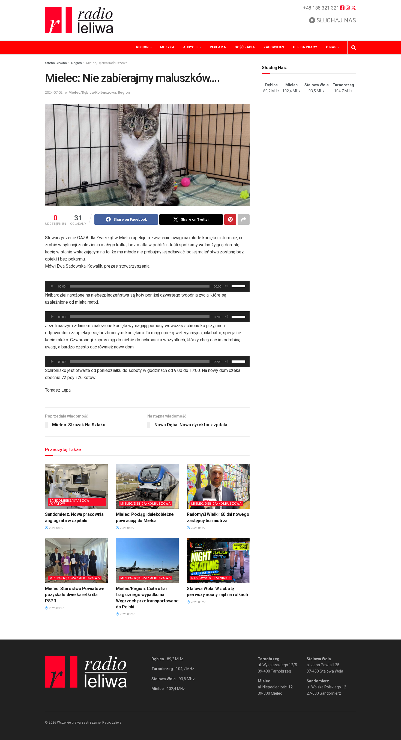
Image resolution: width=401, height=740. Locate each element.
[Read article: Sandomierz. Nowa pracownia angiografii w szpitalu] (76, 486)
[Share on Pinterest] (230, 219)
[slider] (239, 286)
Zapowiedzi (274, 47)
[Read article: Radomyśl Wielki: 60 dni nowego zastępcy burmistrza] (218, 486)
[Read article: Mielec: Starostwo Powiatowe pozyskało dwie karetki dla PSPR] (76, 560)
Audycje (190, 47)
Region (142, 47)
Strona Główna (56, 63)
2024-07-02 (53, 92)
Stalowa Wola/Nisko (210, 578)
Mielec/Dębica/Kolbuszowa (106, 63)
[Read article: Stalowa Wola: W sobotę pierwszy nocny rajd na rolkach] (218, 560)
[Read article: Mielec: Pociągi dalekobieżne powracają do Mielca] (147, 486)
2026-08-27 (56, 528)
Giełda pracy (305, 47)
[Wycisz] (226, 286)
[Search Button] (353, 47)
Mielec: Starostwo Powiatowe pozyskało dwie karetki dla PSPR (74, 594)
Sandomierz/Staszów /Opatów (69, 502)
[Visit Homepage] (79, 20)
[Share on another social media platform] (244, 219)
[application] (147, 286)
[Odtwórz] (52, 286)
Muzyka (167, 47)
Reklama (218, 47)
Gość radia (245, 47)
